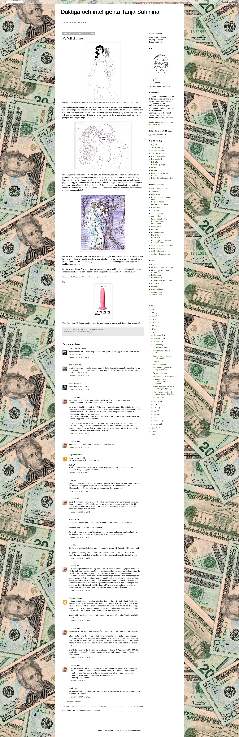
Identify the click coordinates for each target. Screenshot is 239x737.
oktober (157, 342)
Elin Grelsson (156, 235)
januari (156, 424)
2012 (154, 326)
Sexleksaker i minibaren (162, 348)
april (155, 414)
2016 (154, 313)
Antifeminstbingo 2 (158, 248)
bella (99, 277)
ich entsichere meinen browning (86, 329)
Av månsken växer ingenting (162, 246)
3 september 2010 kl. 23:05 (79, 473)
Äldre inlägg (138, 706)
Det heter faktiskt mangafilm (161, 281)
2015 (154, 316)
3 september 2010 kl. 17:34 (79, 376)
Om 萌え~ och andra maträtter (162, 267)
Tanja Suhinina (74, 455)
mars (156, 418)
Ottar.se (154, 168)
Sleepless (155, 191)
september (158, 345)
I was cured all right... (159, 219)
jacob (95, 277)
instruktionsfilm (164, 101)
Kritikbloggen (156, 275)
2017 (154, 310)
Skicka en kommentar (74, 702)
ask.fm (162, 42)
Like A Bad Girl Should (77, 349)
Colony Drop (156, 284)
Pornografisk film (157, 159)
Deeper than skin (159, 365)
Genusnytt (155, 229)
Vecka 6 (154, 145)
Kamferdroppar (157, 208)
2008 (154, 431)
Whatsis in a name (160, 373)
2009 (154, 428)
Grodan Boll (73, 520)
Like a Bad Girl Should (159, 205)
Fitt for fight (155, 170)
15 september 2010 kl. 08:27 (79, 558)
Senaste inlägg (68, 706)
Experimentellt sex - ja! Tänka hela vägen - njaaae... (161, 382)
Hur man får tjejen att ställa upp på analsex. (163, 369)
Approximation (156, 292)
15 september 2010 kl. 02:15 (79, 537)
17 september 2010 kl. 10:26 (79, 658)
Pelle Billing (155, 194)
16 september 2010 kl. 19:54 (79, 621)
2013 (154, 322)
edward (90, 277)
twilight (104, 277)
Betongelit (155, 286)
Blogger (138, 730)
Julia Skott (155, 210)
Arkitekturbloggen (158, 289)
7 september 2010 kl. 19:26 (79, 491)
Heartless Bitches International (157, 223)
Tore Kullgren (74, 383)
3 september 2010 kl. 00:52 (79, 357)
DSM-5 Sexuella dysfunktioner (162, 178)
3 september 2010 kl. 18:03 (79, 390)
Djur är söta (155, 238)
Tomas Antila (74, 598)
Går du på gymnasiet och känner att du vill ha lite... (163, 393)
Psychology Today (158, 156)
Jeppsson (72, 397)
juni (155, 408)
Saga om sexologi (158, 154)
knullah (100, 329)
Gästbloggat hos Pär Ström (163, 376)
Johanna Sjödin (157, 213)
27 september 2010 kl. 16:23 (79, 697)
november (158, 338)
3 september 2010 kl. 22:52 (79, 447)
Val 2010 (156, 361)
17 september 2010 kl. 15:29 (79, 681)
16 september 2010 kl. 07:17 (79, 591)
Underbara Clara (157, 265)
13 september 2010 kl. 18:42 (79, 512)
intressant (98, 262)
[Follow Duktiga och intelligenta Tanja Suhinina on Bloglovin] (157, 135)
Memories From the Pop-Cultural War (160, 271)
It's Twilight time (159, 397)
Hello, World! (74, 365)
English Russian (157, 278)
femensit (72, 329)
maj (155, 411)
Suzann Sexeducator (159, 151)
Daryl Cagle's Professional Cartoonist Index (161, 242)
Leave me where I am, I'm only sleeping (162, 357)
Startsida (104, 706)
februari (157, 421)
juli (155, 405)
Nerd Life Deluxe (157, 202)
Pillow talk (155, 162)
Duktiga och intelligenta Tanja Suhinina (110, 12)
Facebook (162, 37)
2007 (154, 435)
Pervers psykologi (158, 165)
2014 (154, 319)
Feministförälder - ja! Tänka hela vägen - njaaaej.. (163, 388)
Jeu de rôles (156, 216)
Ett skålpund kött (157, 232)
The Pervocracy (157, 148)
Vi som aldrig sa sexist (159, 189)
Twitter (160, 40)
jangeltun (123, 730)
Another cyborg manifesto (161, 254)
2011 (154, 329)
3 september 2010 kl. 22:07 (79, 434)
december (158, 335)
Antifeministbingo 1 (158, 251)
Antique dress (156, 295)
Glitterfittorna (156, 227)
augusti (157, 401)
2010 (154, 332)
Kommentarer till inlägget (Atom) (88, 711)
